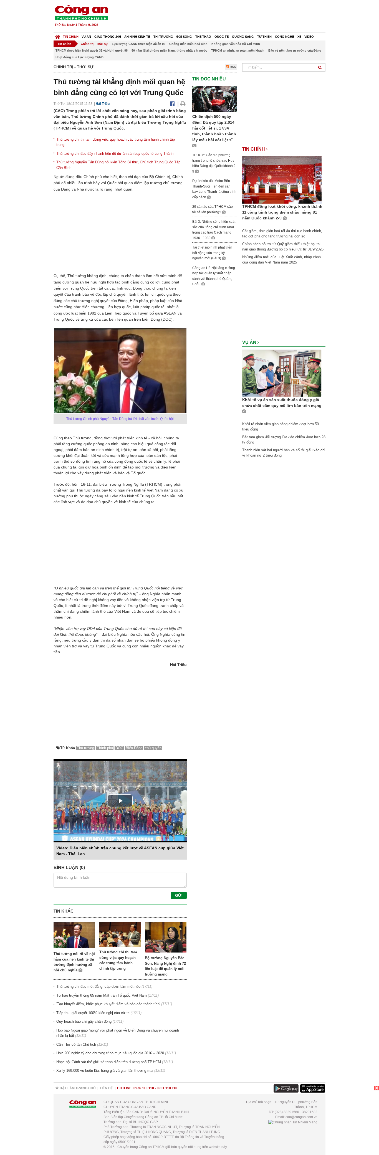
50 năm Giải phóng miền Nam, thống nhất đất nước (169, 50)
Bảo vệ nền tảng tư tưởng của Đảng (294, 50)
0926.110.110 (143, 1088)
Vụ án (86, 36)
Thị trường (163, 36)
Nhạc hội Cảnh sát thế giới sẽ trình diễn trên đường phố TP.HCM (108, 1062)
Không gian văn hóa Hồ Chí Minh (235, 43)
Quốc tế (221, 36)
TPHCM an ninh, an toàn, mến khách (237, 50)
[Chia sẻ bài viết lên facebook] (172, 104)
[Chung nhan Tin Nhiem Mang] (292, 1122)
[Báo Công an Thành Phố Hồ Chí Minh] (58, 35)
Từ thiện (264, 36)
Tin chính (71, 36)
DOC (119, 748)
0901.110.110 (167, 1088)
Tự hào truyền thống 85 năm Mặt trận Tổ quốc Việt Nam (101, 995)
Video (309, 36)
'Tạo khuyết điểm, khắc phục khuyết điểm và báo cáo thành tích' (108, 1004)
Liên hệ (106, 1088)
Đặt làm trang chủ (77, 1088)
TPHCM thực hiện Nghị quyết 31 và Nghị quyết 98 (91, 50)
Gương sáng (243, 36)
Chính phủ (105, 748)
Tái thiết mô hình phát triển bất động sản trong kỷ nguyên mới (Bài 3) (212, 252)
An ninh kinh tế (137, 36)
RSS (232, 67)
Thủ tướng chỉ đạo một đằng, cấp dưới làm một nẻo (98, 986)
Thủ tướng (85, 748)
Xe (299, 36)
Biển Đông (134, 748)
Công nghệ (284, 36)
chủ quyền (153, 748)
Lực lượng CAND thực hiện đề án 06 (138, 43)
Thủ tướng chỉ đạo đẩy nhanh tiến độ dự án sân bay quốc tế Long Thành (114, 153)
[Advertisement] (225, 16)
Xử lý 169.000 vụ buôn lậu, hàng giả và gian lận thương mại (104, 1070)
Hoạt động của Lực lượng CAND (79, 57)
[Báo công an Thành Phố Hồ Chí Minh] (81, 12)
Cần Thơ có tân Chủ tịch (76, 1044)
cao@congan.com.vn (301, 1117)
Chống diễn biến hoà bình (188, 43)
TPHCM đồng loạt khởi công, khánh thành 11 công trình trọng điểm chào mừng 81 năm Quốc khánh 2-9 (282, 212)
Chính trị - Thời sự (94, 43)
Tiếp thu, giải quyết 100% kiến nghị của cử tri (93, 1013)
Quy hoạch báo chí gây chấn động (84, 1021)
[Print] (183, 104)
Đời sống (184, 36)
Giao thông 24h (107, 36)
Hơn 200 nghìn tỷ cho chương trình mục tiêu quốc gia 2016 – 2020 (110, 1053)
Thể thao (203, 36)
